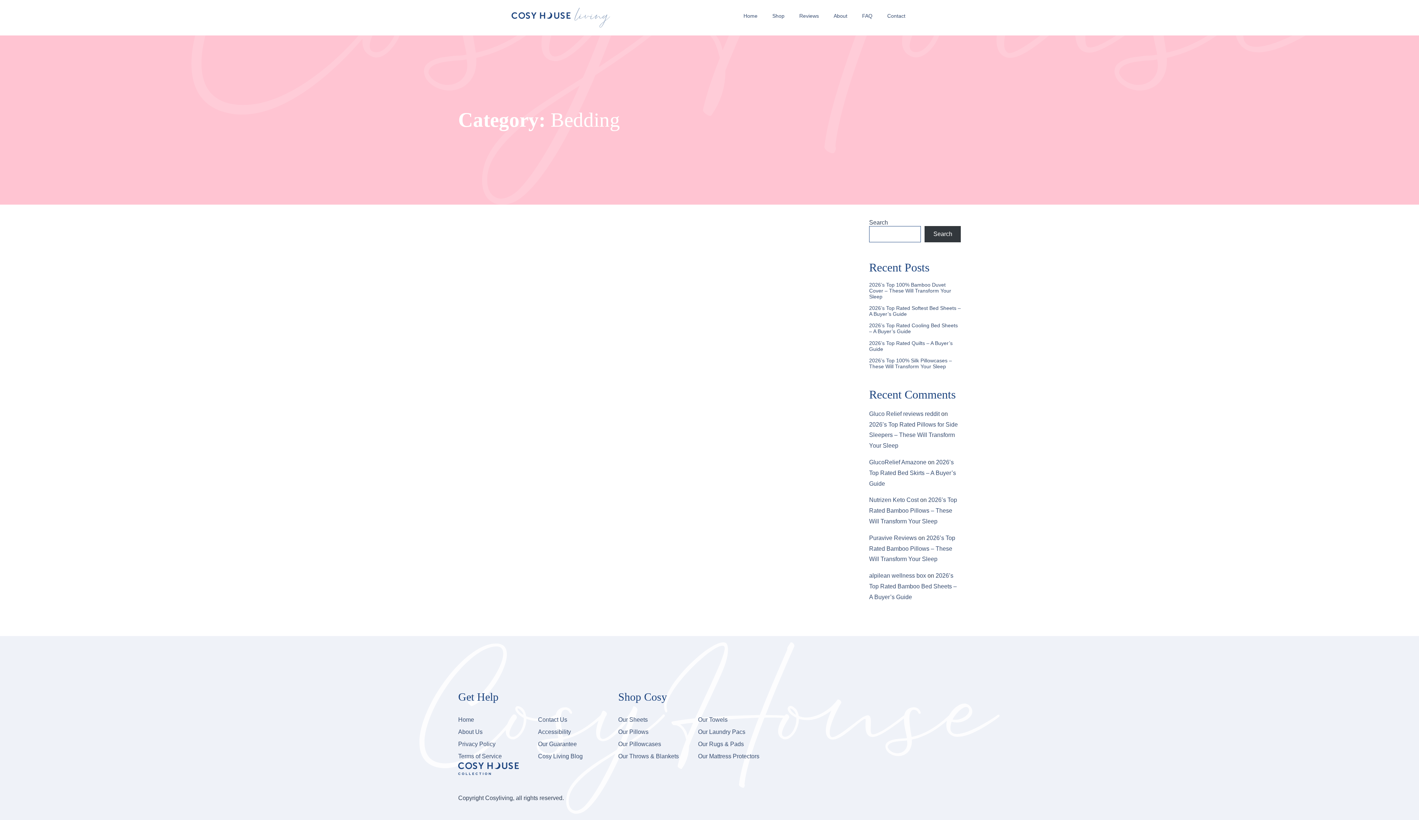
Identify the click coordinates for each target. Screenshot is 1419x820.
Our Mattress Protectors (728, 756)
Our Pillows (633, 732)
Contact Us (552, 720)
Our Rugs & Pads (721, 744)
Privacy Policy (477, 744)
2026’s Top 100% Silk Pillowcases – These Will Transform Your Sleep (910, 363)
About (840, 16)
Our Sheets (633, 720)
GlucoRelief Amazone (897, 462)
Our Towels (713, 720)
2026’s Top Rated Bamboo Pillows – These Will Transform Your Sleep (913, 511)
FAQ (867, 16)
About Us (470, 732)
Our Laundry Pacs (721, 732)
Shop (778, 16)
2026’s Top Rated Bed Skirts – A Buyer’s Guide (912, 473)
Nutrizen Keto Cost (894, 500)
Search (878, 222)
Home (750, 16)
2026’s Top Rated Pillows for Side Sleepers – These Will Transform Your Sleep (913, 435)
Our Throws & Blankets (648, 756)
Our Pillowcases (639, 744)
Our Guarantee (557, 744)
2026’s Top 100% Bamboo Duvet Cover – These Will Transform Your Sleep (910, 291)
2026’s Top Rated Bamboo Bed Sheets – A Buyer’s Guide (913, 586)
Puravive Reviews (893, 538)
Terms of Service (480, 756)
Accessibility (554, 732)
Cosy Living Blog (560, 756)
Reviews (809, 16)
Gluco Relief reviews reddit (904, 414)
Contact (896, 16)
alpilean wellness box (897, 576)
